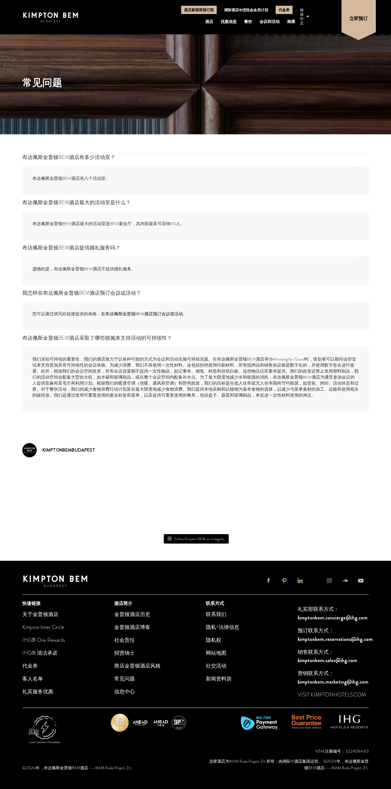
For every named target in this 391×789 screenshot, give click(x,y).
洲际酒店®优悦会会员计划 (246, 10)
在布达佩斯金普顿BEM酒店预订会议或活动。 (144, 314)
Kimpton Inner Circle (43, 627)
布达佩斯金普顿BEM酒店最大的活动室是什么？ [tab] (76, 202)
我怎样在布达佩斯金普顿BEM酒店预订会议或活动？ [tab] (81, 293)
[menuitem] (199, 10)
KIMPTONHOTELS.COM (338, 695)
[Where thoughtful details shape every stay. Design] (224, 513)
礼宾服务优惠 (37, 691)
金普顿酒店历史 (132, 614)
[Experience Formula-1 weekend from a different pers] (341, 513)
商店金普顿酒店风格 (137, 666)
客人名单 (32, 678)
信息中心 (124, 691)
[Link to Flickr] (315, 581)
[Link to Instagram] (329, 583)
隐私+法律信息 (222, 627)
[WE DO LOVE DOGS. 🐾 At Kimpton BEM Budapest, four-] (282, 479)
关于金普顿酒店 (40, 614)
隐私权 (213, 640)
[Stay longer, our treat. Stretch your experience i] (108, 513)
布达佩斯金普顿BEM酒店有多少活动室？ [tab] (68, 157)
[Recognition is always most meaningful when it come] (341, 479)
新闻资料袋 (219, 678)
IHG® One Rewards (43, 640)
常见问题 (124, 678)
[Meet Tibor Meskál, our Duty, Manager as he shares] (282, 513)
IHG (26, 653)
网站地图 (216, 653)
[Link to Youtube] (361, 583)
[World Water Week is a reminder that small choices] (108, 479)
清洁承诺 (47, 653)
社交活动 (216, 666)
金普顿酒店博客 (132, 627)
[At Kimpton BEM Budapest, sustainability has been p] (166, 513)
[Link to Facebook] (269, 583)
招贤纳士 (124, 653)
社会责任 (124, 640)
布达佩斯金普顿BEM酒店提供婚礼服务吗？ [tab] (71, 247)
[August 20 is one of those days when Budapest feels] (166, 479)
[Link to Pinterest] (284, 583)
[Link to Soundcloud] (345, 583)
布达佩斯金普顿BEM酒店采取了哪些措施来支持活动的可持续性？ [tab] (97, 338)
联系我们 (216, 614)
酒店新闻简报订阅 (199, 10)
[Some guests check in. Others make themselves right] (50, 479)
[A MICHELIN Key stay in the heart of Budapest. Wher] (224, 479)
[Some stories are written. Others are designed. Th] (50, 513)
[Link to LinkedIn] (300, 583)
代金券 (284, 10)
